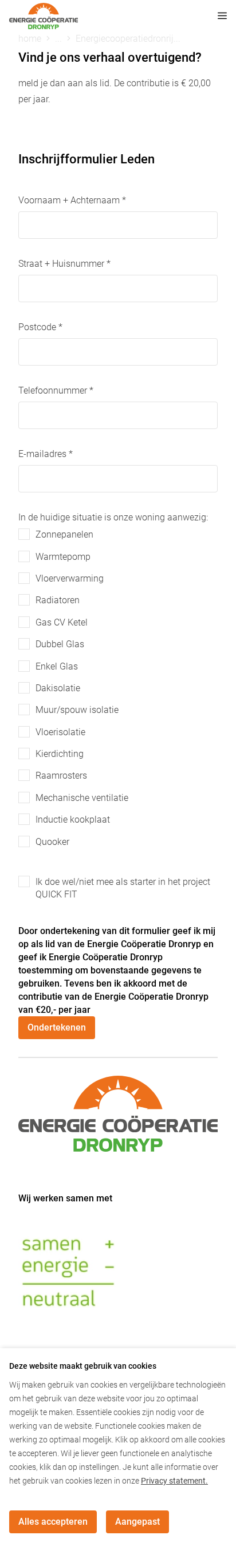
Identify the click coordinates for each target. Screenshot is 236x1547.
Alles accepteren (53, 1521)
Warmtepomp (63, 556)
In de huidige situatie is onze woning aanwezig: (113, 517)
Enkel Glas (57, 666)
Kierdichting (60, 753)
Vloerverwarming (70, 578)
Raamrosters (61, 775)
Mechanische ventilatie (82, 797)
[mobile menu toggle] (214, 16)
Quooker (52, 841)
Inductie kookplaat (73, 819)
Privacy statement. (174, 1480)
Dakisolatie (58, 688)
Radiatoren (58, 600)
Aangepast (137, 1521)
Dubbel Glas (60, 644)
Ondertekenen (56, 1027)
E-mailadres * (45, 453)
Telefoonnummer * (55, 390)
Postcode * (40, 327)
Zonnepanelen (64, 534)
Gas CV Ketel (62, 622)
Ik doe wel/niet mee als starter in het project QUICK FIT (123, 888)
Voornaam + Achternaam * (72, 200)
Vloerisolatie (60, 732)
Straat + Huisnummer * (64, 263)
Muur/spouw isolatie (77, 709)
